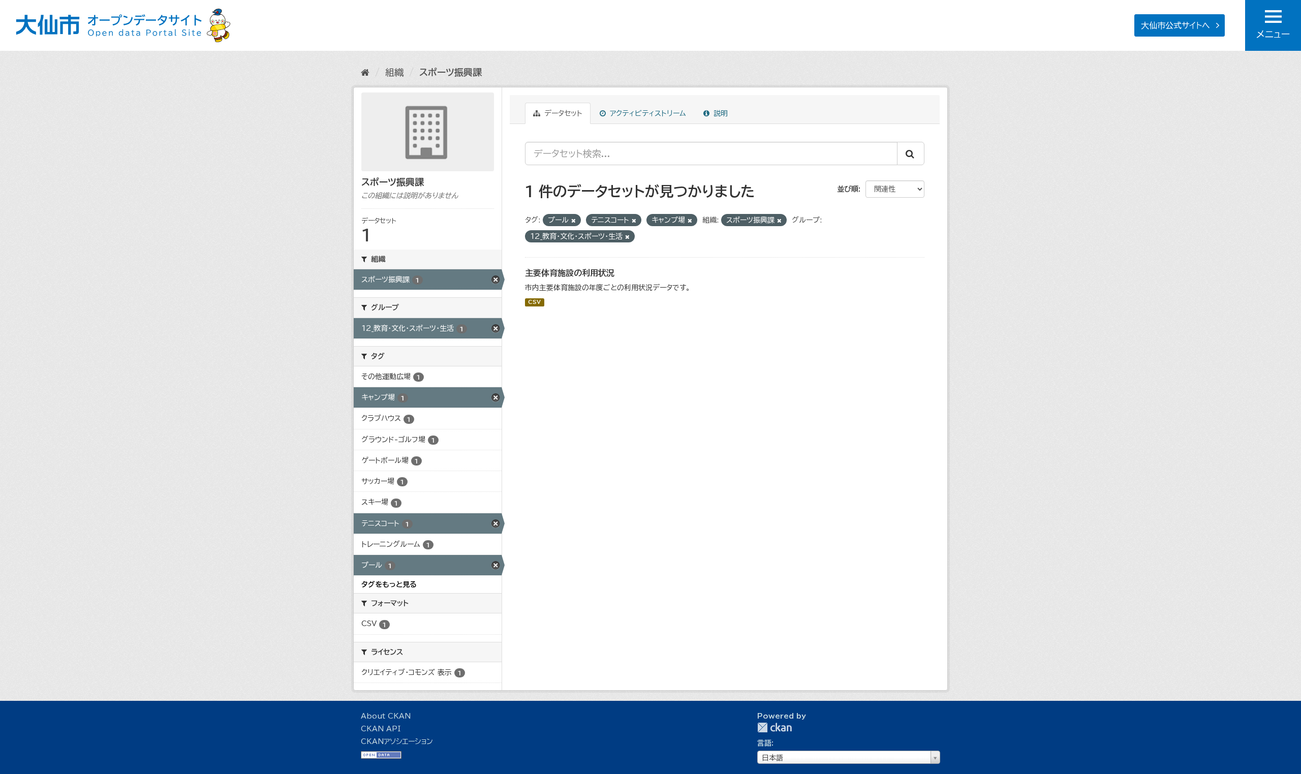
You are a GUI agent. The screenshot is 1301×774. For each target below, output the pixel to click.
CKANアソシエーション (397, 741)
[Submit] (910, 153)
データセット (562, 113)
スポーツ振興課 (450, 72)
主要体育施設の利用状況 (569, 273)
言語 (764, 743)
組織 (394, 72)
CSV (534, 302)
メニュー (1273, 34)
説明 (719, 113)
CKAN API (380, 728)
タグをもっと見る (389, 584)
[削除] (573, 220)
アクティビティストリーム (646, 113)
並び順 (847, 189)
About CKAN (386, 716)
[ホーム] (365, 72)
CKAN (774, 727)
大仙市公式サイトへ (1175, 25)
